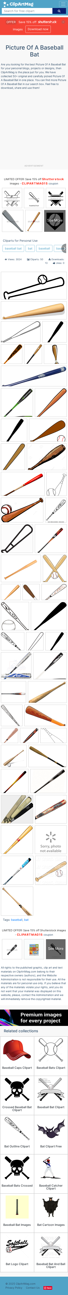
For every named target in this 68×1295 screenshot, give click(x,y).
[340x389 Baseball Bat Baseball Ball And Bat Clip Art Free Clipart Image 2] (31, 593)
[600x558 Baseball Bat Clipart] (12, 643)
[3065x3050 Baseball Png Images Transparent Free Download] (10, 593)
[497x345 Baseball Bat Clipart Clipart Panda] (48, 432)
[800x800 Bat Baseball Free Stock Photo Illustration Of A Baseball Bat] (55, 355)
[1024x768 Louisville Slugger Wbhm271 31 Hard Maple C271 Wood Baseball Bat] (48, 782)
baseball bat (13, 248)
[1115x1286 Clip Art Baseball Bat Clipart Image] (11, 717)
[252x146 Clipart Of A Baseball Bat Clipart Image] (45, 717)
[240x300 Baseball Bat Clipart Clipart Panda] (13, 458)
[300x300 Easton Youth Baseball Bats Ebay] (29, 737)
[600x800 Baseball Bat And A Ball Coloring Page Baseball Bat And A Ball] (57, 485)
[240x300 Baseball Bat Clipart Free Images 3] (34, 643)
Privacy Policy (13, 1287)
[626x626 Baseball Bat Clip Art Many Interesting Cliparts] (14, 432)
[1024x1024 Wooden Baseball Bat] (17, 903)
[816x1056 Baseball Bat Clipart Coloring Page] (56, 511)
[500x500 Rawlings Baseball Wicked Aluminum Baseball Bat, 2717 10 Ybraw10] (51, 841)
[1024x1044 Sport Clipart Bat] (51, 872)
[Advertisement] (34, 128)
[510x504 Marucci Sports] (17, 811)
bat (30, 248)
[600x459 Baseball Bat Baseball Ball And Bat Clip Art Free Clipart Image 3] (54, 593)
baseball (44, 248)
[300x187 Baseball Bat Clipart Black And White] (20, 333)
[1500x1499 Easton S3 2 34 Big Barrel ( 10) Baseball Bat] (17, 404)
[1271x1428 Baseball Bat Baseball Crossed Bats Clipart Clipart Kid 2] (15, 617)
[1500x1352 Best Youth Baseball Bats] (50, 667)
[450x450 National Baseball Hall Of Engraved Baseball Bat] (51, 811)
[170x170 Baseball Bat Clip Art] (51, 404)
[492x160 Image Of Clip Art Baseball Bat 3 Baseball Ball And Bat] (34, 312)
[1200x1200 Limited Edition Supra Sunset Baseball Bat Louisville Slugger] (14, 782)
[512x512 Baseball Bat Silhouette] (54, 333)
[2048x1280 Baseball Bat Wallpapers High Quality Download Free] (22, 485)
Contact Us (33, 1287)
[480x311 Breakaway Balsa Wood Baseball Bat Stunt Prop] (47, 693)
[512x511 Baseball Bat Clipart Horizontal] (17, 540)
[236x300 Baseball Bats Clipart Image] (55, 570)
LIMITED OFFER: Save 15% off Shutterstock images (34, 930)
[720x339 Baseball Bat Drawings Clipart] (34, 287)
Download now (38, 29)
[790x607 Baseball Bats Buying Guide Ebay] (21, 570)
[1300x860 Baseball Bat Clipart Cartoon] (22, 512)
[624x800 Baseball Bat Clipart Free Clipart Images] (33, 355)
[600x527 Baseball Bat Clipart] (49, 617)
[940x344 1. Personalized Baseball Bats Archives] (34, 378)
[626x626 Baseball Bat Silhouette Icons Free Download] (56, 642)
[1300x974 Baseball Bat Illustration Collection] (47, 458)
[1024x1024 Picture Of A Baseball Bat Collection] (17, 841)
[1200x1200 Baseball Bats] (51, 540)
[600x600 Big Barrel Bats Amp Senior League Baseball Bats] (13, 693)
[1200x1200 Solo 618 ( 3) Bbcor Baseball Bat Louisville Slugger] (17, 872)
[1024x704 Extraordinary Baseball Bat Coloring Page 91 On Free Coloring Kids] (53, 737)
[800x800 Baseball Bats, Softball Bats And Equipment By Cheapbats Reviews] (16, 667)
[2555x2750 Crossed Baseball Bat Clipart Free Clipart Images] (9, 737)
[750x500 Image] (48, 757)
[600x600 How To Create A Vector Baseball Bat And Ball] (13, 757)
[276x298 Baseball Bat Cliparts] (11, 355)
